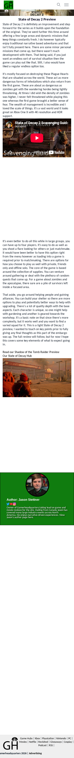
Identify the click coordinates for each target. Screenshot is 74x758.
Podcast (42, 745)
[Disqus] (37, 583)
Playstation (48, 738)
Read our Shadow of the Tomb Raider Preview (31, 352)
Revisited (43, 742)
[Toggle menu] (66, 5)
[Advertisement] (37, 198)
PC (69, 738)
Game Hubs (26, 738)
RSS (51, 745)
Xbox (37, 738)
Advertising (35, 753)
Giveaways (56, 742)
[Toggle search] (59, 5)
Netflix (32, 742)
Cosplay (68, 742)
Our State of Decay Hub (17, 356)
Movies (23, 742)
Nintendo (61, 738)
